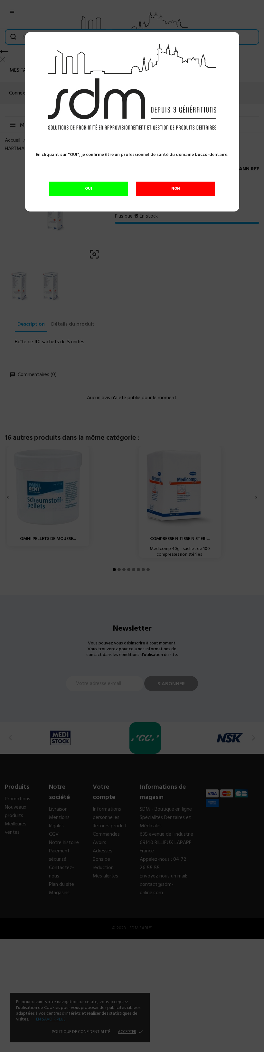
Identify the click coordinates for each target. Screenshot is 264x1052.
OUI (88, 188)
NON (175, 188)
